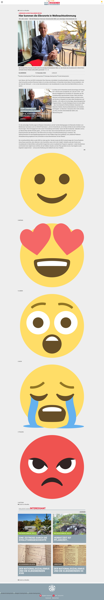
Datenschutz (55, 598)
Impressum (48, 598)
